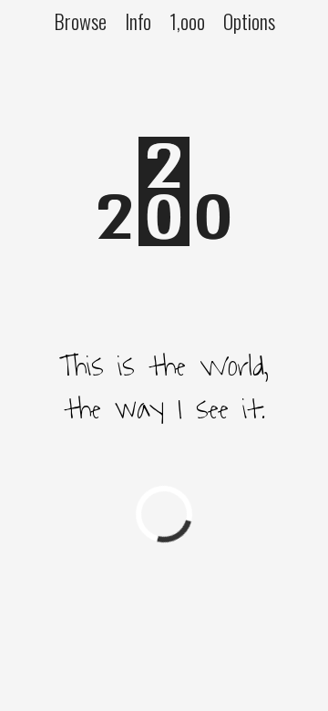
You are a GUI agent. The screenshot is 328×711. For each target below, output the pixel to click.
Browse (80, 20)
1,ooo (187, 20)
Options (249, 20)
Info (138, 20)
